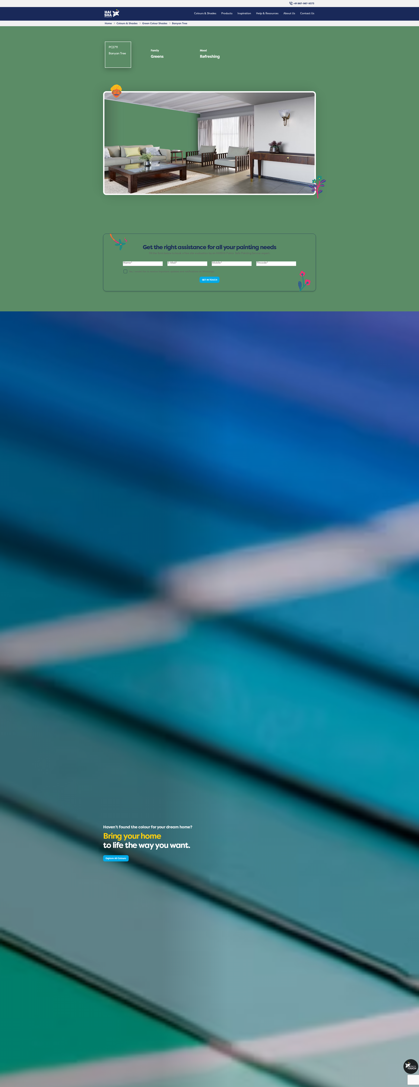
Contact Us (307, 13)
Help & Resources (267, 13)
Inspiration (244, 13)
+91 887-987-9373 (303, 3)
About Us (289, 13)
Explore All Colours (116, 858)
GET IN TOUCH (209, 279)
